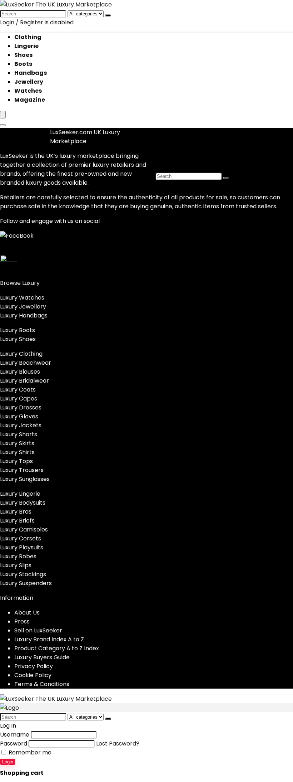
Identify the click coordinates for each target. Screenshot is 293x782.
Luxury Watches (22, 297)
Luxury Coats (18, 389)
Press (22, 621)
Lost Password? (117, 743)
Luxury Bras (15, 511)
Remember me (29, 752)
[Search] (108, 15)
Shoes (23, 55)
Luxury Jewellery (23, 306)
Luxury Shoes (18, 339)
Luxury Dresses (20, 407)
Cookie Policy (32, 675)
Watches (28, 91)
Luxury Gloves (19, 416)
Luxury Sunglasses (25, 479)
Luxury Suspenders (26, 583)
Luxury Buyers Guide (42, 657)
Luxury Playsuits (21, 547)
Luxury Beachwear (25, 363)
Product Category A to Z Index (56, 648)
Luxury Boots (17, 330)
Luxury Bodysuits (22, 503)
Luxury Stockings (23, 574)
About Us (27, 612)
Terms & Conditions (41, 684)
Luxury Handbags (24, 315)
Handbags (30, 73)
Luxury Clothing (21, 354)
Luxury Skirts (17, 443)
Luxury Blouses (20, 372)
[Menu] (3, 114)
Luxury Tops (16, 461)
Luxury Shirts (17, 452)
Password (13, 743)
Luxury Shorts (18, 434)
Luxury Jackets (20, 425)
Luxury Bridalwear (24, 381)
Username (14, 734)
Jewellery (28, 82)
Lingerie (26, 46)
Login (7, 761)
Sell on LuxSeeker (38, 630)
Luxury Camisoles (24, 529)
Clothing (27, 37)
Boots (23, 64)
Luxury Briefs (17, 520)
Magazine (29, 100)
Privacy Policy (33, 666)
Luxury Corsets (20, 538)
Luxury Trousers (22, 470)
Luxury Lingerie (20, 494)
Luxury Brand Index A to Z (49, 639)
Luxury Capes (18, 398)
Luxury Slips (15, 565)
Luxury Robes (18, 556)
